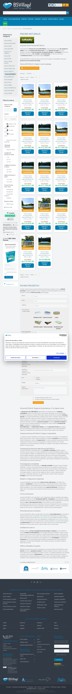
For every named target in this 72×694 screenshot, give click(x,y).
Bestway (56, 628)
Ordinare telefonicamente (26, 645)
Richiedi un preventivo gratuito (30, 68)
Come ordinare (23, 639)
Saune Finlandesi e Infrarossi (58, 605)
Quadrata (9, 198)
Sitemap (64, 687)
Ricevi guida (9, 277)
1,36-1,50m (9, 181)
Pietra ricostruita (11, 149)
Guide (38, 639)
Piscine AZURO (8, 46)
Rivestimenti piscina (42, 599)
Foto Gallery (39, 652)
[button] (58, 5)
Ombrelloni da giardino (59, 599)
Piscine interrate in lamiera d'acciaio (9, 602)
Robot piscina (23, 598)
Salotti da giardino (58, 593)
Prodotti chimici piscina (26, 601)
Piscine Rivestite (8, 79)
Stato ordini (23, 658)
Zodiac (5, 622)
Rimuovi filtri (9, 207)
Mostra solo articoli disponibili (10, 141)
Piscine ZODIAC (8, 93)
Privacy (50, 397)
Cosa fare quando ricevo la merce (27, 655)
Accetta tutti (57, 357)
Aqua (55, 622)
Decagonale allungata (8, 194)
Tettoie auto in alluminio (60, 602)
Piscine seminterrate (8, 609)
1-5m (8, 157)
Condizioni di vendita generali (19, 687)
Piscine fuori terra (7, 593)
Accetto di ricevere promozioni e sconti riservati (47, 399)
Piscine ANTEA (8, 40)
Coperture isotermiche (25, 603)
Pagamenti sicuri (10, 641)
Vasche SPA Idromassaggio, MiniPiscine (27, 594)
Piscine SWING (8, 85)
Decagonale (10, 191)
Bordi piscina (40, 596)
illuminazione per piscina (44, 517)
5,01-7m (9, 159)
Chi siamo (8, 687)
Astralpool (39, 622)
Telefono (24, 305)
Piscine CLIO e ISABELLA (8, 52)
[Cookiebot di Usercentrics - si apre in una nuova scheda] (60, 335)
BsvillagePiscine (10, 284)
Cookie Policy (45, 687)
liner (53, 522)
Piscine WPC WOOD (9, 90)
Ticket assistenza (24, 661)
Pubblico (38, 379)
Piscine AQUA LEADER (9, 43)
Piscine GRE (7, 56)
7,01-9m (9, 162)
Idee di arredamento (41, 649)
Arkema (56, 625)
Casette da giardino (59, 596)
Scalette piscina (41, 602)
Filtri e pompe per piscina (43, 593)
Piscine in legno (7, 596)
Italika (4, 628)
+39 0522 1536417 (8, 637)
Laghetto (22, 628)
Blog (39, 636)
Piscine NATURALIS (10, 74)
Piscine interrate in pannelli (9, 599)
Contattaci (30, 687)
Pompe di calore (41, 607)
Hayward (39, 625)
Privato (38, 377)
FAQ (35, 687)
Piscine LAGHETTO (9, 71)
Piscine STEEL (7, 82)
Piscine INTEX (7, 58)
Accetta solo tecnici (15, 357)
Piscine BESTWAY (8, 49)
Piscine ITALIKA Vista (9, 68)
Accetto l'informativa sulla (43, 397)
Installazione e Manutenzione (43, 644)
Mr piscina (22, 622)
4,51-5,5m (9, 171)
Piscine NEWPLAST (9, 77)
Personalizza (35, 357)
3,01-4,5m (9, 169)
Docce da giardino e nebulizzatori (25, 610)
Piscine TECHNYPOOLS (10, 88)
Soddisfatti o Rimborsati (8, 655)
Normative (39, 646)
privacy (5, 273)
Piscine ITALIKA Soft (9, 66)
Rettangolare (10, 189)
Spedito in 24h (12, 124)
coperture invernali (63, 519)
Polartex (22, 625)
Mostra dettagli (60, 353)
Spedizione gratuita (9, 127)
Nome (23, 295)
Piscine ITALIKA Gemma (8, 62)
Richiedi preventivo (38, 402)
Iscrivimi (58, 659)
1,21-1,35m (9, 179)
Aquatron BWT (40, 628)
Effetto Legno (10, 204)
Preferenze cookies (55, 687)
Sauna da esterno (58, 609)
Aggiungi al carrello (28, 113)
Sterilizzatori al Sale (42, 605)
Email (23, 300)
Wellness (39, 641)
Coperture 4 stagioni (25, 606)
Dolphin (5, 625)
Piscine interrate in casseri (9, 606)
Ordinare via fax (24, 642)
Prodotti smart (9, 134)
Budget (23, 382)
